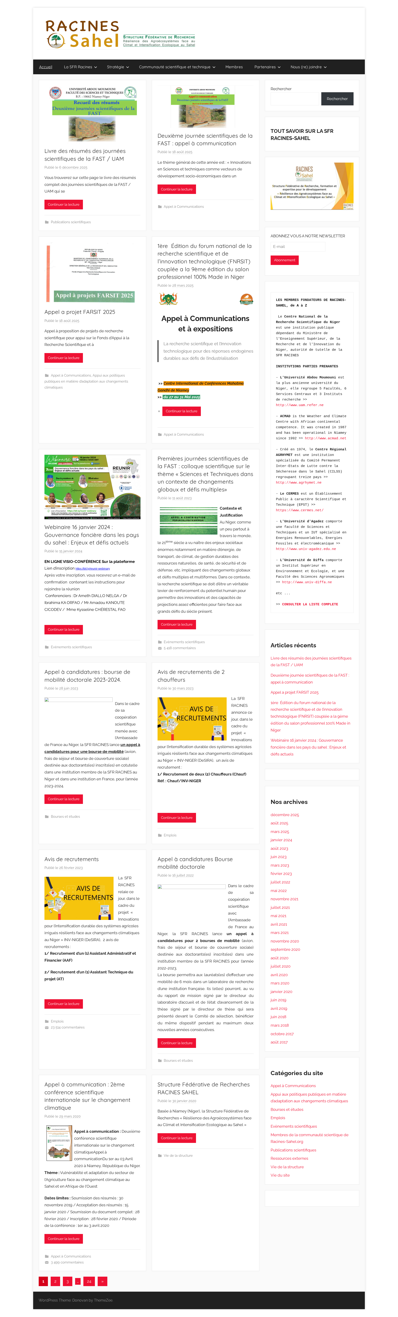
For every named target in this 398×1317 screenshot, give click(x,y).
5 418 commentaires (180, 648)
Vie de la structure (178, 1155)
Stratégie (115, 66)
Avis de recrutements (71, 859)
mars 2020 (280, 983)
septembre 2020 (285, 949)
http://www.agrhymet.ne (299, 483)
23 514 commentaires (68, 1027)
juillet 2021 (280, 907)
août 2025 (279, 823)
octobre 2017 (282, 1034)
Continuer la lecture (63, 204)
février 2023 (281, 873)
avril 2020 (279, 974)
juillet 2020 (280, 966)
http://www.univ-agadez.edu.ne (306, 549)
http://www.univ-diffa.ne (307, 582)
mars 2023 (280, 865)
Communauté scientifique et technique (175, 66)
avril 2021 (279, 924)
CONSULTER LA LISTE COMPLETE (310, 604)
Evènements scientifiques (71, 647)
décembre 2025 (285, 814)
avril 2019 (279, 1008)
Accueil (45, 66)
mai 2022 (279, 890)
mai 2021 (278, 915)
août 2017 (279, 1042)
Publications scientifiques (71, 222)
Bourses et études (65, 817)
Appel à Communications (184, 207)
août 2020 (279, 958)
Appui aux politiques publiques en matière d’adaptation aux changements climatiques (86, 381)
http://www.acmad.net (325, 438)
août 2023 (279, 848)
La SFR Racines (78, 66)
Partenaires (265, 66)
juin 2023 (279, 856)
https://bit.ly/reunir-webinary (93, 568)
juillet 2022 (280, 882)
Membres (234, 66)
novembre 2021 (284, 899)
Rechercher (281, 88)
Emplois (170, 835)
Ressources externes (289, 1158)
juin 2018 (278, 1016)
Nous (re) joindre (306, 66)
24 (89, 1281)
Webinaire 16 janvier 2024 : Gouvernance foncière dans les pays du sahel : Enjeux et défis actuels (91, 534)
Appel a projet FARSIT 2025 (79, 311)
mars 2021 (280, 932)
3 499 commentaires (67, 1262)
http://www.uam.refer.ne (300, 405)
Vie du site (280, 1175)
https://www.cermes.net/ (300, 510)
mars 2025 (280, 831)
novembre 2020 (285, 941)
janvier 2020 (281, 991)
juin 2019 (278, 1000)
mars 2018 (280, 1025)
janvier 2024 (281, 840)
